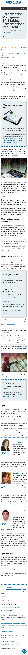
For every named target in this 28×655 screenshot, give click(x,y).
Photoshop (10, 623)
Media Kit (13, 625)
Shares (15, 142)
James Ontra (15, 473)
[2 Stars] (5, 47)
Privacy (6, 631)
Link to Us (3, 631)
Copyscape (13, 641)
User (17, 140)
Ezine (10, 625)
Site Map (21, 625)
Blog (5, 625)
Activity (20, 140)
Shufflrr (19, 442)
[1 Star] (2, 47)
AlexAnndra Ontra (14, 53)
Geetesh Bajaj (10, 57)
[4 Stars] (12, 47)
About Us (25, 625)
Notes (8, 625)
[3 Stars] (9, 47)
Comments (8, 142)
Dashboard (7, 140)
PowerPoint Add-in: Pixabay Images (11, 607)
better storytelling (16, 63)
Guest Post (9, 587)
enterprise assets (11, 324)
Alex (4, 196)
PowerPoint (6, 623)
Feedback (17, 625)
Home (2, 623)
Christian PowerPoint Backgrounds (16, 635)
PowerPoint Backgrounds (5, 635)
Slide (14, 140)
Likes (4, 142)
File (11, 140)
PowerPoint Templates (16, 623)
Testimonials (11, 631)
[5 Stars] (15, 47)
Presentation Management (17, 591)
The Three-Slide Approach (7, 610)
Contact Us (3, 627)
